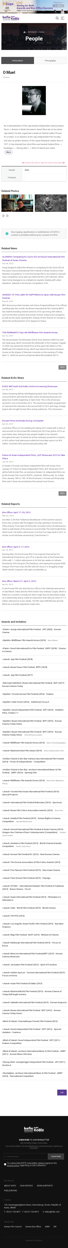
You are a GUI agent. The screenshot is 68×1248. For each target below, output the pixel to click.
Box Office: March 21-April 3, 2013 (19, 581)
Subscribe (56, 1157)
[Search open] (57, 18)
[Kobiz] (15, 18)
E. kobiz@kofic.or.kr (51, 1212)
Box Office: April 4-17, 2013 (15, 547)
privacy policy (13, 1166)
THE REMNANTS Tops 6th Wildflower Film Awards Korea (29, 332)
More (8, 152)
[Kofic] (7, 18)
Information (17, 60)
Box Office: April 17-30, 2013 (16, 512)
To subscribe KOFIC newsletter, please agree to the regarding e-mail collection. (32, 1164)
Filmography (50, 60)
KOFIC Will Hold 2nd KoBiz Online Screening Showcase (29, 386)
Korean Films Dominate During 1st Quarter (23, 420)
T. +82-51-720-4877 (12, 1212)
